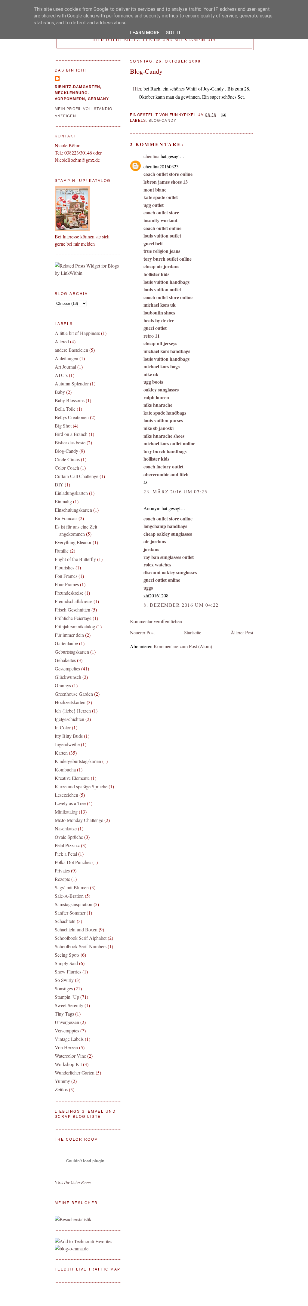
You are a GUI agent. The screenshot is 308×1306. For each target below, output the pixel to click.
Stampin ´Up (67, 997)
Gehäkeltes (65, 660)
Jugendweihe (67, 744)
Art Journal (65, 366)
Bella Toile (65, 409)
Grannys (63, 685)
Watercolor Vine (70, 1056)
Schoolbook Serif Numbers (80, 946)
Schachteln (65, 921)
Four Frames (67, 584)
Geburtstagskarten (72, 651)
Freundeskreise (69, 593)
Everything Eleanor (73, 542)
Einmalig (63, 501)
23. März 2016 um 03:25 (175, 491)
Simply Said (66, 963)
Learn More (144, 32)
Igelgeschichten (69, 719)
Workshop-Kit (68, 1064)
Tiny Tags (64, 1013)
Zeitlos (61, 1089)
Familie (62, 550)
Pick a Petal (66, 854)
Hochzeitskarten (70, 702)
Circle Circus (67, 459)
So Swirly (64, 980)
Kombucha (65, 769)
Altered (62, 341)
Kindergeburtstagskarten (78, 761)
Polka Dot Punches (73, 862)
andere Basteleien (71, 350)
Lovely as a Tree (70, 803)
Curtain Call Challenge (76, 476)
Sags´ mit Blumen (72, 887)
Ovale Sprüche (69, 837)
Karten (61, 753)
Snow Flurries (68, 971)
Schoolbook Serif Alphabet (80, 938)
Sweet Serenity (69, 1005)
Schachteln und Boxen (76, 929)
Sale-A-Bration (69, 896)
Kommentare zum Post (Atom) (183, 646)
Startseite (192, 632)
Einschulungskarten (73, 510)
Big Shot (63, 425)
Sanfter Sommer (70, 912)
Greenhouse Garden (74, 694)
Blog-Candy (146, 70)
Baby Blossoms (70, 400)
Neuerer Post (142, 632)
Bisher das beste (70, 442)
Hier (137, 88)
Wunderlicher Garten (74, 1072)
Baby (60, 392)
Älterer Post (242, 632)
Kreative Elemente (72, 778)
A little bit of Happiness (77, 333)
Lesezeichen (66, 795)
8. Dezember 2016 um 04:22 (181, 605)
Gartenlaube (66, 643)
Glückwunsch (68, 677)
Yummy (62, 1081)
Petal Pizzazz (67, 845)
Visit (73, 1182)
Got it (173, 32)
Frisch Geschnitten (72, 609)
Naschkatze (66, 828)
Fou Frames (66, 576)
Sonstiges (64, 988)
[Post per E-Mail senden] (222, 115)
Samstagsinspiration (73, 904)
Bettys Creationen (72, 417)
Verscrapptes (67, 1030)
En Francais (66, 518)
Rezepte (62, 879)
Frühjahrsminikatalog (75, 626)
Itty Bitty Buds (69, 736)
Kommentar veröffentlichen (156, 621)
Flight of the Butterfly (75, 559)
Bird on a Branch (71, 434)
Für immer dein (69, 635)
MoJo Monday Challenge (79, 820)
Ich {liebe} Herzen (73, 710)
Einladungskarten (71, 493)
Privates (62, 870)
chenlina (151, 156)
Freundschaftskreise (73, 601)
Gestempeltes (67, 668)
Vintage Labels (69, 1039)
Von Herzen (66, 1047)
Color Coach (67, 467)
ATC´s (61, 375)
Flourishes (64, 567)
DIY (59, 484)
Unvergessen (67, 1022)
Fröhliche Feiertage (73, 618)
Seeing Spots (67, 955)
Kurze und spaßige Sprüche (81, 786)
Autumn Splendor (72, 383)
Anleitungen (66, 358)
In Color (63, 727)
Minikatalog (66, 811)
